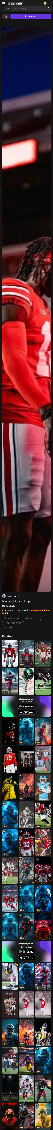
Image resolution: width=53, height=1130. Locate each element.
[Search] (49, 8)
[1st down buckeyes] (10, 898)
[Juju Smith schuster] (26, 1004)
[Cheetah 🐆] (43, 842)
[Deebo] (10, 759)
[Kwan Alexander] (10, 1116)
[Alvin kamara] (26, 814)
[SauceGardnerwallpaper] (26, 681)
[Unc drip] (43, 787)
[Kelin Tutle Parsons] (43, 1088)
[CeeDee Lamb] (43, 681)
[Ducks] (10, 787)
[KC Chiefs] (10, 870)
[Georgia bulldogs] (43, 759)
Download (32, 16)
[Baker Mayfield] (26, 759)
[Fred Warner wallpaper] (43, 653)
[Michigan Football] (10, 976)
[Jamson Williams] (10, 1060)
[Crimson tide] (26, 842)
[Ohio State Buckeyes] (26, 1088)
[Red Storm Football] (43, 926)
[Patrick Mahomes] (10, 731)
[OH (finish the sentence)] (10, 653)
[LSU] (26, 1060)
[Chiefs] (43, 1004)
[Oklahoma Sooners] (10, 1004)
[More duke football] (43, 1032)
